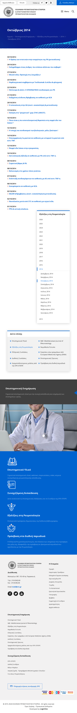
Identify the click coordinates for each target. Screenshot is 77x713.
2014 (62, 36)
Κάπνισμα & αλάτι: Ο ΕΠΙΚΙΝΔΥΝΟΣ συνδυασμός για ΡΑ (32, 90)
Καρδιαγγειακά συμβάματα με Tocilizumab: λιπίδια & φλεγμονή (35, 82)
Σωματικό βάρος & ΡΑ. (18, 163)
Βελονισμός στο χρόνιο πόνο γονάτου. (25, 171)
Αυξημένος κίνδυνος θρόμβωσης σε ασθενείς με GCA (30, 97)
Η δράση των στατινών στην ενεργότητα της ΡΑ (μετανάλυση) (34, 59)
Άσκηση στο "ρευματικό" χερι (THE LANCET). (27, 113)
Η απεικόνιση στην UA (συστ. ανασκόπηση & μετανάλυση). (33, 105)
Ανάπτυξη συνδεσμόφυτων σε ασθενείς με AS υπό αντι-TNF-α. (35, 179)
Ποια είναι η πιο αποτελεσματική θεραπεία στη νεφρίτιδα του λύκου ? (34, 121)
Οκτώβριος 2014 (14, 39)
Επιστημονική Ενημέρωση (25, 36)
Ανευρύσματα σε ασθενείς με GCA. (23, 186)
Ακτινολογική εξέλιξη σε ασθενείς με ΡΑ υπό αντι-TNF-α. (32, 156)
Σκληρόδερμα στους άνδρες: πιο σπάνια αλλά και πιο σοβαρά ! (35, 67)
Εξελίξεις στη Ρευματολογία (47, 36)
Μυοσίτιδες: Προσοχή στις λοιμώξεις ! (25, 75)
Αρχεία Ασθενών (8, 3)
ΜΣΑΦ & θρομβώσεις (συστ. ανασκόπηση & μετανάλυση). (32, 194)
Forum (22, 3)
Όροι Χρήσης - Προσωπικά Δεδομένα (38, 706)
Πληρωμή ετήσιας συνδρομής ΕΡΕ (27, 686)
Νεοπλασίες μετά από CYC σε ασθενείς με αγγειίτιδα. (31, 201)
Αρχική (10, 36)
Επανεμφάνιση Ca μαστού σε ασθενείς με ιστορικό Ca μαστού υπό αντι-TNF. (35, 139)
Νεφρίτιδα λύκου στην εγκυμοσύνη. (24, 148)
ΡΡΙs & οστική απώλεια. (19, 209)
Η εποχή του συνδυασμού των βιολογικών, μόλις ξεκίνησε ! (33, 130)
